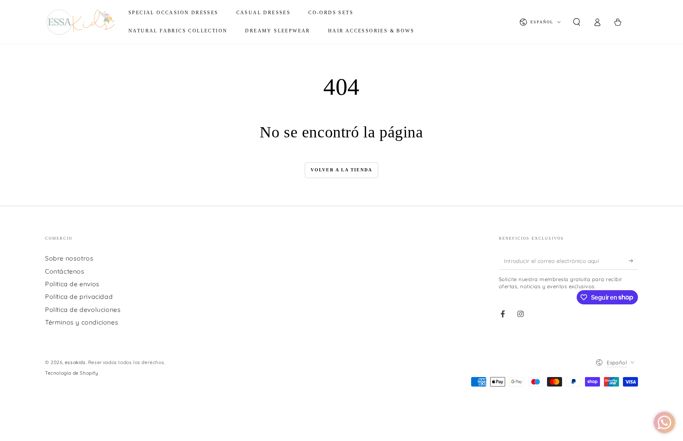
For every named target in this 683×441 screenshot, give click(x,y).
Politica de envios (72, 284)
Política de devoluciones (83, 309)
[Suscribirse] (633, 260)
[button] (576, 22)
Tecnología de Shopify (71, 373)
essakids (75, 362)
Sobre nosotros (69, 258)
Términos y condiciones (81, 322)
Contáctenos (65, 271)
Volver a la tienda (342, 169)
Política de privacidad (79, 296)
